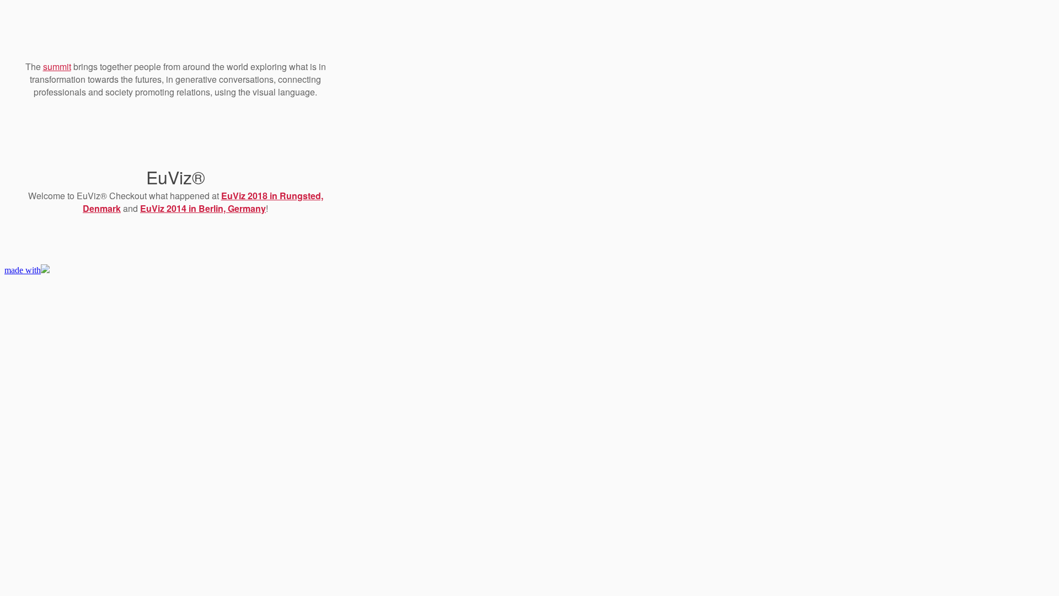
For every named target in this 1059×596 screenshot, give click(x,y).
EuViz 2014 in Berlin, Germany (203, 208)
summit (57, 66)
